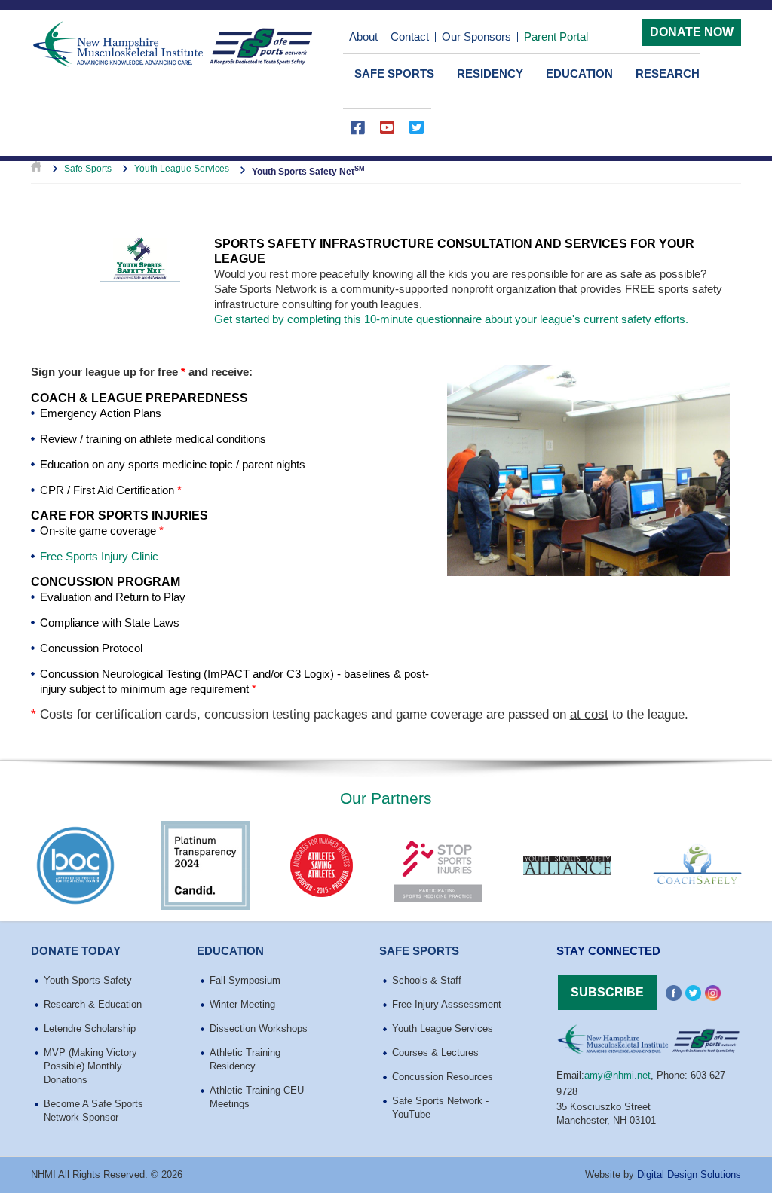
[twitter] (416, 135)
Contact (410, 36)
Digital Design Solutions (689, 1174)
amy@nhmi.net (617, 1075)
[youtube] (387, 135)
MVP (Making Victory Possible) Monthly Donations (90, 1066)
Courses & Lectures (435, 1052)
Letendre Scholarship (90, 1028)
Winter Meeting (242, 1004)
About (363, 36)
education (230, 950)
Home (36, 168)
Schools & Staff (426, 980)
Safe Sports (394, 73)
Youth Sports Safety (88, 980)
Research (668, 73)
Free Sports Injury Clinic (99, 556)
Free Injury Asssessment (446, 1004)
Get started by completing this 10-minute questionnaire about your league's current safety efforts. (451, 319)
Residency (490, 73)
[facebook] (357, 135)
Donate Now (692, 32)
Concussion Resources (442, 1076)
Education (579, 73)
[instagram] (713, 993)
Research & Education (93, 1004)
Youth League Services (181, 168)
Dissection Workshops (259, 1028)
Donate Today (76, 950)
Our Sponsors (476, 36)
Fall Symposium (245, 980)
